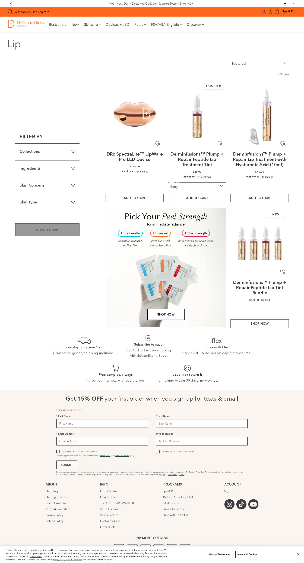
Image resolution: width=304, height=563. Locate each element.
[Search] (10, 12)
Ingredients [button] (30, 169)
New (75, 24)
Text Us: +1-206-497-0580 (117, 503)
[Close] (298, 554)
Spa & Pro (169, 491)
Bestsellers (57, 24)
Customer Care (110, 521)
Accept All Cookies (247, 554)
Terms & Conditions (58, 509)
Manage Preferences (219, 554)
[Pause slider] (285, 3)
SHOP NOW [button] (260, 324)
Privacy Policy (105, 455)
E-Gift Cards (171, 503)
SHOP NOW (166, 314)
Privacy (182, 475)
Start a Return (109, 515)
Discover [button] (194, 24)
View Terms (172, 475)
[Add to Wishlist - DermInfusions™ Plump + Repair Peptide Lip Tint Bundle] (282, 271)
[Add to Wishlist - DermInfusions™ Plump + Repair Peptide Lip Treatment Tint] (220, 143)
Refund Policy (54, 521)
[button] (277, 11)
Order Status (108, 491)
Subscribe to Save (174, 509)
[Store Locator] (270, 12)
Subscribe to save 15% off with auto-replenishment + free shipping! (154, 3)
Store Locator (109, 509)
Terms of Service (122, 455)
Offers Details (109, 527)
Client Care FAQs (57, 503)
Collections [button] (30, 152)
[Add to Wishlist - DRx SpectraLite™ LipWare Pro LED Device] (157, 143)
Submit (67, 465)
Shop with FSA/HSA (175, 515)
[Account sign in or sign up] (263, 12)
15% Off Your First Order (179, 497)
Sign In (228, 491)
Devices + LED (117, 24)
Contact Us (107, 497)
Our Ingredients (56, 497)
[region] (152, 554)
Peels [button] (139, 24)
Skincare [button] (91, 24)
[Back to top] (297, 534)
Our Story (52, 491)
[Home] (26, 24)
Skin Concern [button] (32, 186)
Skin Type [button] (28, 202)
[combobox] (86, 11)
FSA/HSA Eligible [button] (165, 24)
